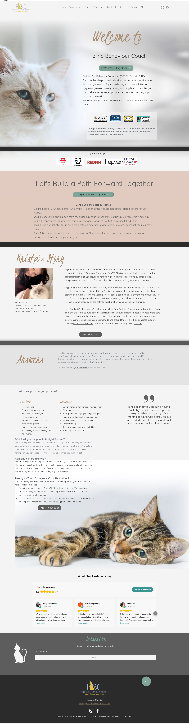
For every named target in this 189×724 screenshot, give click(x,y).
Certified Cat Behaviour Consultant (86, 309)
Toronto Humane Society (91, 294)
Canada (105, 320)
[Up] (146, 681)
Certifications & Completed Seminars (31, 311)
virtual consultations (83, 323)
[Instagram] (162, 7)
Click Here (82, 367)
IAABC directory (142, 280)
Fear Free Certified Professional (124, 309)
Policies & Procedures (121, 716)
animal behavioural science (145, 316)
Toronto (138, 323)
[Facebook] (167, 7)
